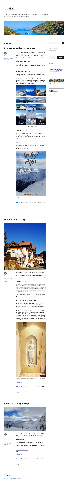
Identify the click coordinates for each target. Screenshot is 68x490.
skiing (5, 62)
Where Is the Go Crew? (24, 16)
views (7, 62)
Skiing (7, 59)
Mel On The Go (9, 8)
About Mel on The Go (12, 14)
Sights (10, 443)
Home (5, 14)
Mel (4, 55)
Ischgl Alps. (25, 148)
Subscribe (61, 57)
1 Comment (6, 281)
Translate (56, 91)
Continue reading (19, 382)
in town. (34, 67)
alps (5, 443)
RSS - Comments (53, 98)
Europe (8, 278)
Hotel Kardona (19, 274)
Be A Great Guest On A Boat (24, 14)
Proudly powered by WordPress (15, 478)
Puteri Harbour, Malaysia (56, 68)
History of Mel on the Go (44, 14)
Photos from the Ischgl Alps (19, 48)
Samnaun (11, 440)
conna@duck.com (53, 65)
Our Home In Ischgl (15, 219)
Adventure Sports (7, 58)
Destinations (34, 14)
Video (8, 444)
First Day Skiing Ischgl (16, 403)
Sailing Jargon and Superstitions (11, 16)
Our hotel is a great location (22, 449)
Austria (11, 58)
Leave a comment (7, 63)
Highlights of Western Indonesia (57, 69)
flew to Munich (21, 133)
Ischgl (5, 59)
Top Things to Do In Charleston (61, 83)
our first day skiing (39, 57)
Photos (7, 443)
